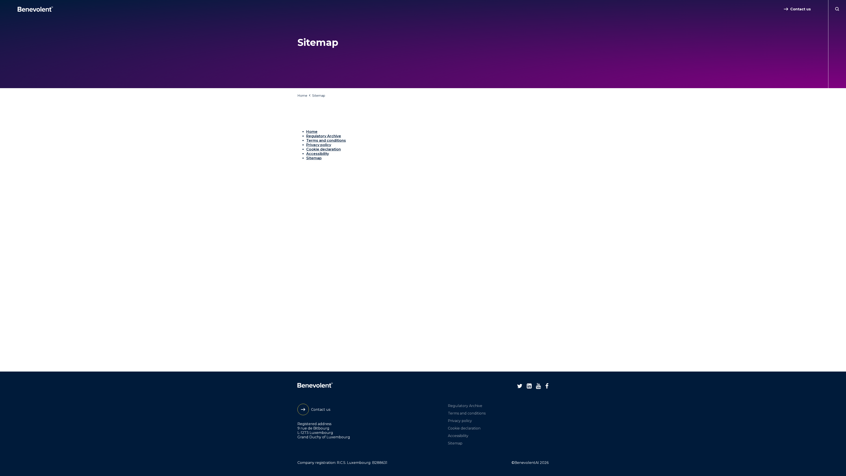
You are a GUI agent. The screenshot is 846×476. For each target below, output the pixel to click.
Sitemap (314, 158)
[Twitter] (519, 386)
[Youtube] (538, 386)
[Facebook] (547, 386)
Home (302, 96)
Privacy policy (318, 145)
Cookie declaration (323, 149)
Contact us (800, 9)
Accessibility (317, 154)
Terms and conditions (326, 140)
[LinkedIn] (529, 386)
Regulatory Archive (323, 136)
